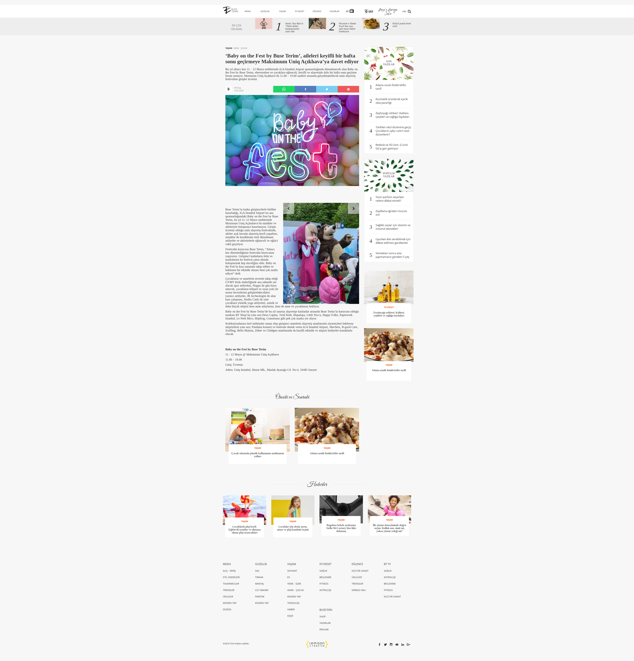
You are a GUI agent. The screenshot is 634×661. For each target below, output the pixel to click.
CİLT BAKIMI (261, 590)
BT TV (387, 564)
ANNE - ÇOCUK (240, 48)
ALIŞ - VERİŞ (229, 570)
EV (288, 577)
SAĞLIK (323, 570)
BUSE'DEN (325, 610)
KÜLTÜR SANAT (360, 570)
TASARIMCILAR (231, 583)
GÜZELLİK (265, 11)
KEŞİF (290, 615)
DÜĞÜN (227, 609)
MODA (248, 11)
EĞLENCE (317, 11)
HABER (291, 609)
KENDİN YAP (229, 603)
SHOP (322, 616)
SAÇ (257, 570)
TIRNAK (259, 577)
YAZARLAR (334, 11)
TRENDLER (228, 590)
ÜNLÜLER (228, 596)
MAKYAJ (259, 583)
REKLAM (324, 629)
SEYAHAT (292, 570)
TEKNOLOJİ (293, 603)
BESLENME (325, 577)
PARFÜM (259, 596)
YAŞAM (282, 11)
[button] (288, 208)
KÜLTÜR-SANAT (392, 596)
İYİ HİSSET (299, 11)
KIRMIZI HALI (359, 590)
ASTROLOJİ (325, 590)
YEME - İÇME (294, 583)
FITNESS (323, 583)
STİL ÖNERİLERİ (231, 577)
